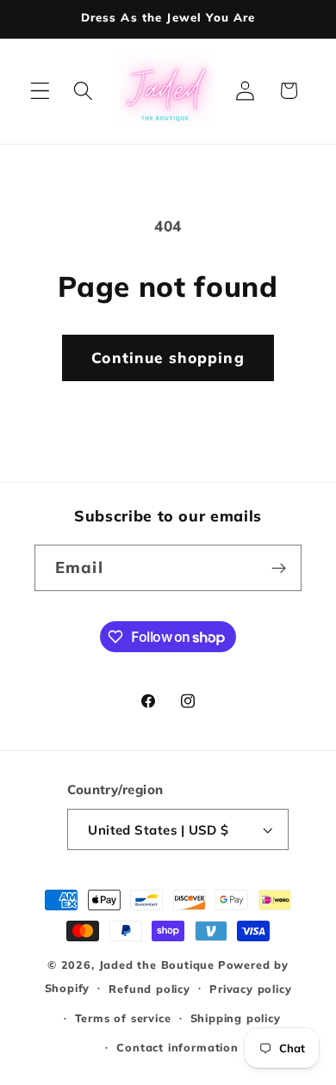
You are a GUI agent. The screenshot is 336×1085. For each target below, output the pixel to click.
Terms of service (123, 1018)
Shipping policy (235, 1018)
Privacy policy (250, 989)
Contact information (177, 1047)
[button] (40, 91)
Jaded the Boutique (157, 964)
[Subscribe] (279, 568)
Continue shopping (168, 357)
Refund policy (149, 989)
